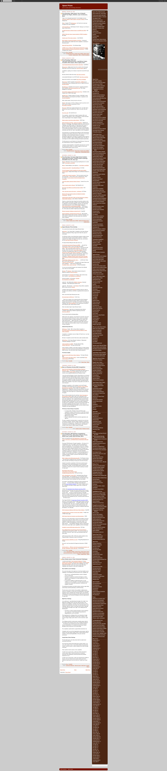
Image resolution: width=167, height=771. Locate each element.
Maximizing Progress (98, 574)
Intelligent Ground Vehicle (99, 489)
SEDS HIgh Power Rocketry (99, 162)
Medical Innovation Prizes (99, 502)
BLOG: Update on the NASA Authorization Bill (70, 458)
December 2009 (96, 699)
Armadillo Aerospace (70, 53)
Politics (79, 554)
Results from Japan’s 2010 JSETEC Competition (71, 252)
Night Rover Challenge (78, 562)
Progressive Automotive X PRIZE (100, 40)
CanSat (67, 220)
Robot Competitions (97, 543)
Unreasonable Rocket (85, 152)
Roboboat (95, 487)
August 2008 (95, 724)
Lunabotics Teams (97, 18)
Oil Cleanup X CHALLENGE (99, 508)
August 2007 (95, 743)
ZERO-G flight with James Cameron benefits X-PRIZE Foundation (74, 34)
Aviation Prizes (78, 551)
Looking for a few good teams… (68, 262)
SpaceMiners (96, 375)
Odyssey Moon (97, 303)
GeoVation (96, 551)
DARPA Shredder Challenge (99, 467)
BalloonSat (96, 172)
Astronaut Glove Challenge (99, 130)
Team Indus (96, 293)
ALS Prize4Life (97, 501)
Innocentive (96, 588)
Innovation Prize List (98, 562)
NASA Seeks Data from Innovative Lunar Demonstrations (73, 516)
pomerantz (65, 81)
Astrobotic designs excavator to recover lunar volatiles (72, 512)
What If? (95, 204)
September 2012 (96, 648)
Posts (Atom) (68, 672)
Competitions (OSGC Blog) (99, 135)
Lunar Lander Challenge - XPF (99, 21)
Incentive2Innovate (97, 583)
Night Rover (83, 665)
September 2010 (96, 685)
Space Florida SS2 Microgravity (100, 101)
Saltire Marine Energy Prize (99, 520)
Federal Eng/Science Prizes (99, 601)
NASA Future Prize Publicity (99, 625)
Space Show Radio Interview (99, 365)
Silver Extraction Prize (98, 557)
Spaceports (96, 426)
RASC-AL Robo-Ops (98, 193)
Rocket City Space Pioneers (99, 314)
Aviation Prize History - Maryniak (100, 461)
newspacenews (66, 309)
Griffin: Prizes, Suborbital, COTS (100, 633)
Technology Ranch (97, 367)
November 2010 (96, 682)
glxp (64, 23)
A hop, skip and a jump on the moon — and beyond (72, 191)
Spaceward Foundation (98, 388)
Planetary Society (85, 428)
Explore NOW (72, 371)
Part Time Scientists (98, 306)
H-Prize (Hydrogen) (97, 525)
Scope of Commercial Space (99, 636)
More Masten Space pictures (67, 470)
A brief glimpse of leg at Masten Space (69, 471)
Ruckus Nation (96, 560)
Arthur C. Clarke (97, 242)
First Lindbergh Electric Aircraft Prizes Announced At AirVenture (74, 529)
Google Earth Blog (97, 568)
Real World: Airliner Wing (98, 456)
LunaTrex (95, 298)
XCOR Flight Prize (97, 99)
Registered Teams (97, 279)
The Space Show (97, 571)
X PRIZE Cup (96, 91)
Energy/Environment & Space (99, 626)
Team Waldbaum (97, 376)
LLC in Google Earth (98, 330)
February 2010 (95, 696)
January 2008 (95, 735)
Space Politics (96, 424)
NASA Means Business (98, 220)
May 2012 (95, 654)
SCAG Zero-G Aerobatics (98, 147)
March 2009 (95, 713)
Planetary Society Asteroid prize (100, 109)
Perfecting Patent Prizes (98, 611)
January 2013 (95, 643)
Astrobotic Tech (97, 285)
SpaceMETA (96, 319)
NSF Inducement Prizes (98, 441)
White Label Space (97, 324)
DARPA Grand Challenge (98, 468)
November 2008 (96, 719)
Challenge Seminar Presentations (100, 348)
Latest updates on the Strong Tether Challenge (71, 247)
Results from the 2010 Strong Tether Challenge (71, 355)
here (63, 544)
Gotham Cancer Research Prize (100, 497)
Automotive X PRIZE (70, 551)
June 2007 (95, 746)
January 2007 (95, 753)
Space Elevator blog (98, 389)
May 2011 (94, 673)
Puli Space (96, 313)
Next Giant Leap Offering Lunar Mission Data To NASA (72, 187)
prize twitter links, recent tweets (100, 13)
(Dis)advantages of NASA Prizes (100, 603)
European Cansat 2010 (66, 167)
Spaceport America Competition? (100, 198)
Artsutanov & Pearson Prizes (99, 393)
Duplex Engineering (97, 370)
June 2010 (95, 690)
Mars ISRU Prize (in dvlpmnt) (99, 107)
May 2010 (95, 691)
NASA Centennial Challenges (99, 94)
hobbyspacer (65, 95)
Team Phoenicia (97, 310)
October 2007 (95, 739)
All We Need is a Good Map (99, 631)
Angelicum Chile (97, 282)
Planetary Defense (97, 569)
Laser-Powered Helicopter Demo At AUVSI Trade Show (72, 64)
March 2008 (95, 732)
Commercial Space (97, 32)
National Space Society (98, 247)
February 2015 (95, 640)
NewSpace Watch (97, 413)
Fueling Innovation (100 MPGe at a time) (69, 539)
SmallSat (95, 245)
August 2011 (95, 668)
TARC (80, 54)
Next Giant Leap (97, 302)
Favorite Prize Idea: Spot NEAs (100, 623)
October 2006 (95, 758)
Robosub (95, 484)
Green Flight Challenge (98, 458)
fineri (64, 165)
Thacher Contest (97, 183)
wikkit (64, 161)
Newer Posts (62, 669)
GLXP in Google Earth (98, 281)
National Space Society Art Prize (100, 270)
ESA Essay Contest (97, 232)
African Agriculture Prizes (98, 605)
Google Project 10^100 (98, 554)
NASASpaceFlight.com (98, 418)
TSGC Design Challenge (98, 217)
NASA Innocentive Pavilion (99, 96)
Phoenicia (96, 338)
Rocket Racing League (98, 460)
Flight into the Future (98, 233)
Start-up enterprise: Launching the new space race (71, 213)
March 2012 (95, 657)
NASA (95, 34)
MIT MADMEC (96, 530)
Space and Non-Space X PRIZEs (100, 628)
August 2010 (95, 687)
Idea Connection (97, 593)
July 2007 (94, 744)
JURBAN (95, 297)
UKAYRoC (96, 222)
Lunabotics (96, 214)
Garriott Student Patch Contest (100, 265)
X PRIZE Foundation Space (99, 26)
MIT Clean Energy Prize (98, 528)
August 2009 (95, 705)
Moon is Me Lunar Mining (98, 106)
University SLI (96, 227)
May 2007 (95, 747)
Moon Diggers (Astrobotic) (99, 379)
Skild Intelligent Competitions (99, 591)
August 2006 (95, 761)
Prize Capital (96, 512)
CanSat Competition (97, 207)
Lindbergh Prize (97, 455)
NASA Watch (96, 419)
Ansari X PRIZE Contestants (99, 85)
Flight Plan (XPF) (97, 577)
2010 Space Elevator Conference (71, 240)
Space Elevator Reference (99, 391)
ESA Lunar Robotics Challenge (99, 228)
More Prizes (96, 31)
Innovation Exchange (98, 586)
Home (75, 669)
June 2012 (95, 652)
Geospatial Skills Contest (98, 185)
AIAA (95, 250)
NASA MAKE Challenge (98, 156)
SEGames (65, 231)
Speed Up (96, 339)
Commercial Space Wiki (98, 120)
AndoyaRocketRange (75, 167)
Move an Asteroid (97, 177)
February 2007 (95, 752)
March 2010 (95, 694)
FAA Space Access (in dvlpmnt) (100, 117)
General (95, 37)
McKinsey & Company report (99, 598)
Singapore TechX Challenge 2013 (100, 475)
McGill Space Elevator (98, 401)
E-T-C (95, 407)
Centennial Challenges (70, 665)
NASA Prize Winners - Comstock (100, 16)
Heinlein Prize (96, 93)
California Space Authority (99, 363)
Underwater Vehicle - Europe (99, 485)
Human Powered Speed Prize (99, 539)
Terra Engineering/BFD (98, 368)
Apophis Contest (79, 428)
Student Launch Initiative (98, 225)
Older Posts (88, 669)
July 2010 (94, 688)
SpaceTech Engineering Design (100, 153)
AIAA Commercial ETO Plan (99, 167)
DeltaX (95, 409)
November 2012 (96, 645)
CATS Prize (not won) (98, 104)
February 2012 (95, 659)
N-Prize (95, 29)
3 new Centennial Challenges (76, 561)
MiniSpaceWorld (97, 127)
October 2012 (95, 646)
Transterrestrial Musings (98, 427)
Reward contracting (97, 606)
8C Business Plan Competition (99, 191)
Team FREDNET (97, 290)
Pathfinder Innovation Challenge (100, 128)
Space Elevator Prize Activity (69, 227)
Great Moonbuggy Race (98, 235)
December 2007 (96, 736)
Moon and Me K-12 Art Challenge (100, 256)
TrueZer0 (95, 341)
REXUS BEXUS (97, 212)
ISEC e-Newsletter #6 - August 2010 (69, 475)
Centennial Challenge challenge (100, 448)
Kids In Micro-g (97, 175)
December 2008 (96, 718)
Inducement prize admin (98, 616)
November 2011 (96, 663)
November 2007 (96, 738)
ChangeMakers (97, 552)
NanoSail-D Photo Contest (99, 257)
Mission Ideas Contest (98, 114)
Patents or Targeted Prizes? (99, 446)
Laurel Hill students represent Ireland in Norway (71, 181)
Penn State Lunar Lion (98, 308)
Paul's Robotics (97, 378)
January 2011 (95, 679)
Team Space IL (97, 318)
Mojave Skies (96, 579)
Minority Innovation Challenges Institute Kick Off (71, 211)
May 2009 (95, 710)
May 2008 (95, 729)
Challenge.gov (96, 548)
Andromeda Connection (98, 399)
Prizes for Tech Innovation (99, 600)
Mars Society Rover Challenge (99, 203)
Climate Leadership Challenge (99, 527)
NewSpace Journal (97, 421)
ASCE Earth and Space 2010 (99, 182)
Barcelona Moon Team (98, 287)
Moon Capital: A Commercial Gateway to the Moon (71, 40)
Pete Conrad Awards (98, 219)
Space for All (96, 414)
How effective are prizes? (98, 608)
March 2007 (95, 750)
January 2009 (95, 716)
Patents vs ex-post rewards (99, 613)
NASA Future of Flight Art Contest (100, 267)
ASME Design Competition (99, 196)
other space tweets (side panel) (100, 15)
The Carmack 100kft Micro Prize (100, 98)
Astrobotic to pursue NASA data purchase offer (71, 527)
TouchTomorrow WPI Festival (99, 355)
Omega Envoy (96, 305)
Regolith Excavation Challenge (99, 23)
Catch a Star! (96, 264)
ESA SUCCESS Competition (99, 230)
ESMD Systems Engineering (99, 252)
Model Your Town (97, 125)
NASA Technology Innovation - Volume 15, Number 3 (72, 122)
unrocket (64, 107)
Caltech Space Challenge (98, 159)
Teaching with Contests (98, 139)
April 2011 (95, 674)
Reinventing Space (97, 244)
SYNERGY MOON (97, 322)
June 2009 (95, 708)
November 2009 (96, 701)
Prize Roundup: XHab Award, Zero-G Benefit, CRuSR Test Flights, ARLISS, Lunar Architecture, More (75, 15)
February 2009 (95, 715)
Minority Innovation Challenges (99, 140)
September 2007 (96, 741)
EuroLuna (95, 289)
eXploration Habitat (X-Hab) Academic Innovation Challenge (73, 19)
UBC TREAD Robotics (98, 371)
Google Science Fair (98, 236)
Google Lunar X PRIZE (78, 53)
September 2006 (96, 760)
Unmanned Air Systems (98, 482)
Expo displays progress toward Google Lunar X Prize (72, 91)
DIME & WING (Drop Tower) (99, 170)
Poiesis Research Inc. (98, 373)
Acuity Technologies (98, 331)
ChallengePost (96, 594)
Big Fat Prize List (97, 564)
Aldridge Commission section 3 (100, 443)
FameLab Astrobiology (98, 142)
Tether (88, 362)
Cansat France (96, 211)
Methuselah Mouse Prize (98, 499)
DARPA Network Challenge (99, 470)
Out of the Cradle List (98, 240)
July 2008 (94, 725)
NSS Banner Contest (98, 272)
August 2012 (95, 649)
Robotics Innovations (98, 544)
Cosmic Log (96, 416)
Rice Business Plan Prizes (99, 190)
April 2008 (95, 730)
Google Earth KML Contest (99, 123)
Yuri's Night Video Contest (99, 259)
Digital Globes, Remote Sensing (100, 39)
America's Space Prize (98, 112)
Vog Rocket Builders (98, 350)
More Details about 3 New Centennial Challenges (74, 559)
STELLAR (96, 321)
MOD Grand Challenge (98, 473)
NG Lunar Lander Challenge (99, 328)
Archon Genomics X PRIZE (99, 496)
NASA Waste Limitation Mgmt (99, 161)
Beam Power (77, 150)
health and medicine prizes (84, 220)
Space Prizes (67, 6)
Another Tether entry (66, 345)
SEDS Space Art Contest (98, 273)
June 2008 (95, 727)
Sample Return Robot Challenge (100, 354)
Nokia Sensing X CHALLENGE (100, 494)
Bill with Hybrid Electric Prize (99, 517)
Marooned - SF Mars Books (99, 576)
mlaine (64, 271)
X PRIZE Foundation (85, 54)
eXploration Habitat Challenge (99, 151)
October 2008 (95, 721)
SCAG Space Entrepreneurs (99, 145)
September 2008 (96, 722)
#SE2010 (74, 289)
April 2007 (95, 749)
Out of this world (65, 112)
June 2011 (95, 671)
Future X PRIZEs (97, 546)
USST (95, 402)
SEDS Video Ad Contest (98, 164)
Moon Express (96, 300)
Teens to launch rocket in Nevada (68, 185)
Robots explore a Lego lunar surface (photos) (70, 120)
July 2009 (94, 707)
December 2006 (96, 755)
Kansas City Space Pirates (99, 396)
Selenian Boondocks (98, 422)
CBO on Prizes (97, 444)
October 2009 (95, 702)
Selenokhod (96, 316)
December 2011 (96, 662)
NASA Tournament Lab (98, 122)
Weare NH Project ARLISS (67, 45)
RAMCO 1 (96, 404)
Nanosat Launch (78, 665)
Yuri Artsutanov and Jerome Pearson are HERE (71, 245)
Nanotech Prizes (97, 556)
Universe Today (97, 429)
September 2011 (96, 666)
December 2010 (96, 680)
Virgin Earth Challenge (98, 522)
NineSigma (96, 589)
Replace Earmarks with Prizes (99, 634)
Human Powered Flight (98, 537)
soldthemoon (65, 86)
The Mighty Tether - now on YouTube (69, 264)
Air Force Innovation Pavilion (99, 465)
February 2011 (95, 677)
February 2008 (95, 733)
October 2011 (95, 665)
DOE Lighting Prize (97, 519)
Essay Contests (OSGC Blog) (99, 137)
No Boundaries (96, 180)
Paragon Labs (96, 336)
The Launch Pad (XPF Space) (99, 82)
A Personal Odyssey (66, 26)
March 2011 (95, 676)
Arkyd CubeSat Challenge (99, 87)
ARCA (95, 284)
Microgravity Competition (98, 188)
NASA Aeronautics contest (99, 206)
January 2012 (95, 660)
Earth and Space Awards (98, 515)
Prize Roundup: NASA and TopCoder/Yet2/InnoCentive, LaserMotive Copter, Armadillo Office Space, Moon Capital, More (74, 61)
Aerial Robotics (97, 479)
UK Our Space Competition (99, 201)
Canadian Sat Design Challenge (100, 199)
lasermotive (65, 67)
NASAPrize (65, 340)
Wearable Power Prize (98, 472)
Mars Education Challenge (99, 154)
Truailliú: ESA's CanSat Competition (69, 175)
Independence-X (97, 292)
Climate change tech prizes (99, 614)
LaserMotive (96, 394)
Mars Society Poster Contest (99, 269)
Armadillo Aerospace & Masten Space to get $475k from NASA (74, 30)
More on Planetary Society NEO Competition (73, 367)
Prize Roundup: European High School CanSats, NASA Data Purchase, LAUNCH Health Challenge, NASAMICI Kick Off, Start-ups (75, 158)
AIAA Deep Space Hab (98, 166)
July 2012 (94, 651)
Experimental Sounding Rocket (100, 169)
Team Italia (96, 295)
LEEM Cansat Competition (99, 209)
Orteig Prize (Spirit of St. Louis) (100, 453)
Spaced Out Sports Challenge (99, 174)
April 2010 (95, 693)
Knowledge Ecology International (100, 449)
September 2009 (96, 704)
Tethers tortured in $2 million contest (69, 357)
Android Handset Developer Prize (100, 559)
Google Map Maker (97, 549)
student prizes (75, 54)
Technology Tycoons (98, 406)
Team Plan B (96, 311)
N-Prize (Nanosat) (97, 115)
